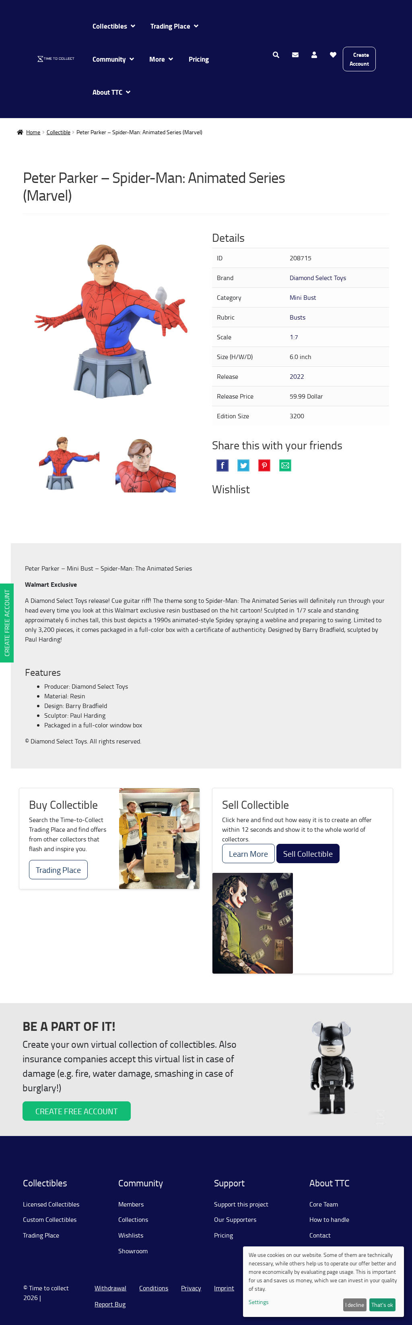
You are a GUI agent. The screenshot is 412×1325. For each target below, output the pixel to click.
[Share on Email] (285, 465)
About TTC (107, 92)
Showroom (133, 1250)
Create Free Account (6, 623)
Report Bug (110, 1304)
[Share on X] (243, 465)
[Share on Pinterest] (264, 465)
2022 (297, 376)
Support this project (241, 1204)
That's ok (382, 1304)
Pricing (199, 59)
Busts (297, 317)
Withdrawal (110, 1287)
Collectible (58, 132)
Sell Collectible (308, 853)
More (157, 59)
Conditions (153, 1287)
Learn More (248, 853)
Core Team (323, 1204)
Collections (133, 1219)
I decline (354, 1304)
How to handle (329, 1219)
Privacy (191, 1287)
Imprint (224, 1287)
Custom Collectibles (49, 1219)
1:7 (294, 336)
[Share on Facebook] (222, 465)
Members (131, 1204)
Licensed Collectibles (51, 1204)
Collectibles (110, 26)
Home (33, 132)
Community (109, 59)
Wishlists (130, 1235)
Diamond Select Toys (318, 277)
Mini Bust (303, 297)
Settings (259, 1302)
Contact (320, 1235)
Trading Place (170, 26)
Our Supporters (235, 1219)
